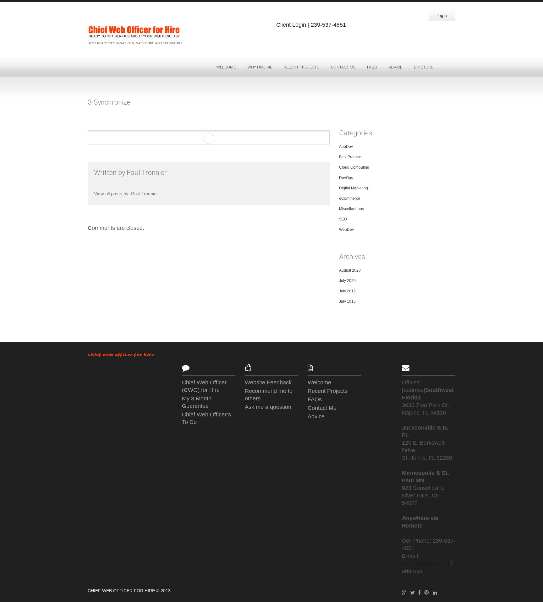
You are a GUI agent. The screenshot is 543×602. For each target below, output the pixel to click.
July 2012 (347, 291)
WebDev (346, 229)
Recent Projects (301, 67)
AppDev (346, 146)
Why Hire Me (259, 67)
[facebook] (419, 592)
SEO (343, 219)
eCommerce (349, 198)
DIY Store (423, 67)
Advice (395, 67)
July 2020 (347, 281)
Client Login (291, 25)
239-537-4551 (328, 25)
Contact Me (343, 67)
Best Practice (350, 157)
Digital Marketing (353, 188)
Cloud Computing (354, 167)
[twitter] (412, 592)
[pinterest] (426, 592)
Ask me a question (268, 407)
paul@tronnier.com (425, 563)
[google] (404, 592)
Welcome (226, 67)
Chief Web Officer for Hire (121, 354)
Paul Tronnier (147, 172)
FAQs (372, 67)
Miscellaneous (351, 209)
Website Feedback (268, 382)
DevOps (346, 178)
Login (442, 15)
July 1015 (347, 301)
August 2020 (350, 270)
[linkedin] (434, 592)
